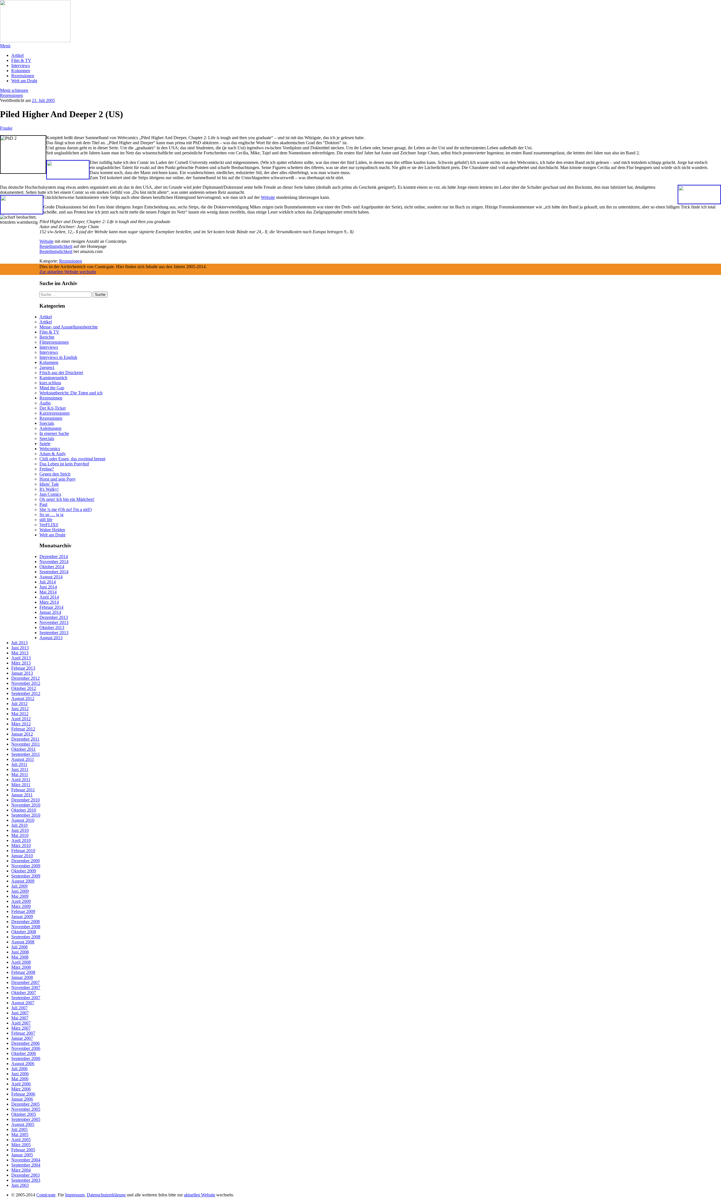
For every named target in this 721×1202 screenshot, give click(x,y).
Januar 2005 (22, 1154)
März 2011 (20, 784)
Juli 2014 (47, 581)
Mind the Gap (51, 387)
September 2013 (53, 632)
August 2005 (22, 1124)
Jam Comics (50, 494)
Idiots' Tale (49, 484)
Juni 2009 (20, 891)
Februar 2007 (23, 1033)
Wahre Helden (52, 529)
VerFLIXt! (48, 524)
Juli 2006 (19, 1068)
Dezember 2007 (25, 982)
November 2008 (25, 926)
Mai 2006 (19, 1078)
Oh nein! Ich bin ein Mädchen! (66, 499)
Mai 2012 (19, 713)
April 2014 (49, 597)
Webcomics (49, 448)
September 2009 (25, 876)
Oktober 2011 (23, 749)
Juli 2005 (19, 1129)
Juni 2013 (20, 647)
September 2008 (25, 936)
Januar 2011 (22, 794)
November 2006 (25, 1048)
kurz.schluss (50, 382)
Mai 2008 (19, 957)
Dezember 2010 (25, 799)
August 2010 (22, 820)
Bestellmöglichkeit (55, 246)
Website (268, 197)
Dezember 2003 (25, 1175)
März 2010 (21, 845)
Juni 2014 (48, 587)
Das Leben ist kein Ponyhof (64, 463)
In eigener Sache (54, 433)
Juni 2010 (20, 830)
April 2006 (21, 1083)
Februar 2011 (23, 789)
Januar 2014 (50, 612)
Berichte (46, 337)
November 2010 (25, 805)
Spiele (44, 443)
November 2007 (25, 987)
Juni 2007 (20, 1012)
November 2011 (25, 744)
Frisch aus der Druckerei (61, 372)
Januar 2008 (22, 977)
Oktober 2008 (23, 931)
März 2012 (21, 723)
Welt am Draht (24, 80)
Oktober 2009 (23, 870)
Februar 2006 (23, 1094)
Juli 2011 (19, 764)
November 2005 (25, 1109)
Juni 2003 (20, 1185)
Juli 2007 (19, 1007)
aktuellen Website (199, 1194)
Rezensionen (22, 75)
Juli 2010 (19, 825)
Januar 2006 (22, 1099)
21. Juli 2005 (43, 100)
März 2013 (21, 663)
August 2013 (51, 637)
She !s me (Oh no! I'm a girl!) (65, 509)
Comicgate (45, 1194)
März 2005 (21, 1144)
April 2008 (21, 962)
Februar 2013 (23, 668)
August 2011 (22, 759)
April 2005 (21, 1139)
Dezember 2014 (53, 556)
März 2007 (21, 1028)
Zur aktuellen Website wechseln (67, 271)
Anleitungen (50, 428)
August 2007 (22, 1002)
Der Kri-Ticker (52, 408)
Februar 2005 (23, 1149)
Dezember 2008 (25, 921)
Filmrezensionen (54, 342)
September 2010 (25, 815)
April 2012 (21, 718)
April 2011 (20, 779)
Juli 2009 (19, 886)
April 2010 (21, 840)
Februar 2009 (23, 911)
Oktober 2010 (23, 810)
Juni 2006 (20, 1073)
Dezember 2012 (25, 678)
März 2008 (21, 967)
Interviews (20, 65)
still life (45, 519)
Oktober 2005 (23, 1114)
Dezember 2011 (25, 739)
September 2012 (25, 693)
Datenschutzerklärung (106, 1194)
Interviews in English (58, 357)
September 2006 (25, 1058)
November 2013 (53, 622)
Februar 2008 (23, 972)
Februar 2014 (51, 607)
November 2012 (25, 683)
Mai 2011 (19, 774)
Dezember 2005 (25, 1104)
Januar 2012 (22, 734)
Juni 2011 (19, 769)
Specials (46, 423)
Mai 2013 (19, 652)
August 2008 (22, 941)
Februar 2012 (23, 728)
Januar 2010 (22, 855)
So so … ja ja (51, 514)
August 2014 (51, 576)
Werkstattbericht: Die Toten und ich (71, 392)
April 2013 (21, 658)
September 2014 (53, 571)
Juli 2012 (19, 703)
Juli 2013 (19, 642)
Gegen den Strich (54, 474)
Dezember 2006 (25, 1043)
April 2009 (21, 901)
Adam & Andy (52, 453)
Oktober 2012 (23, 688)
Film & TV (21, 60)
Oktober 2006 (23, 1053)
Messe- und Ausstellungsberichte (68, 327)
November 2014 (53, 561)
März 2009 (21, 906)
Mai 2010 (19, 835)
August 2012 (22, 698)
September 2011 (25, 754)
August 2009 (22, 881)
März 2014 (49, 602)
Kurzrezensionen (54, 413)
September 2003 (25, 1180)
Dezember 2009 (25, 860)
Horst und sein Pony (57, 479)
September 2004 (25, 1165)
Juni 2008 (20, 952)
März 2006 (21, 1089)
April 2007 (21, 1023)
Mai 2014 (48, 592)
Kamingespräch (53, 377)
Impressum (74, 1194)
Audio (45, 403)
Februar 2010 (23, 850)
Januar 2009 (22, 916)
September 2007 (25, 997)
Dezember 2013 (53, 617)
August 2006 (22, 1063)
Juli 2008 (19, 947)
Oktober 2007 (23, 992)
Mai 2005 (19, 1134)
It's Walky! (49, 489)
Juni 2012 (20, 708)
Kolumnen (20, 70)
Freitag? (46, 468)
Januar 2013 (22, 673)
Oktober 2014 (51, 566)
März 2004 (21, 1170)
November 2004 (25, 1159)
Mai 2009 (19, 896)
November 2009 (25, 865)
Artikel (17, 55)
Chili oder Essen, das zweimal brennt (72, 458)
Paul (43, 504)
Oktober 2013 (51, 627)
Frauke (6, 128)
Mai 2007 (19, 1018)
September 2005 (25, 1119)
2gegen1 (47, 367)
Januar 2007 (22, 1038)
